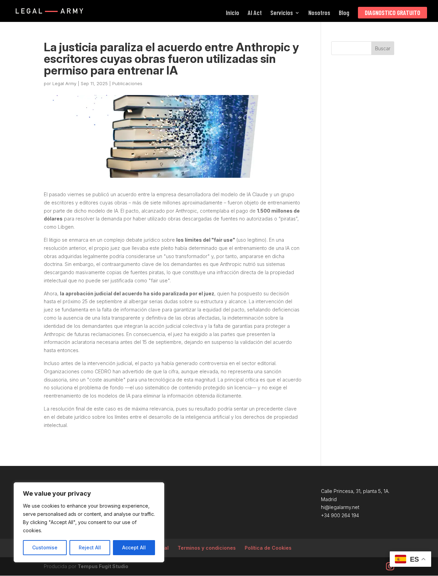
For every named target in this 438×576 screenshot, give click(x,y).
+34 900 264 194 (340, 515)
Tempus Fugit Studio (103, 566)
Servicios (281, 13)
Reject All (90, 547)
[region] (89, 522)
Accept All (134, 547)
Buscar (382, 48)
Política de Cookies (268, 548)
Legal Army (64, 83)
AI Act (255, 13)
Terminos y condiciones (207, 548)
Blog (344, 13)
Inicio (232, 13)
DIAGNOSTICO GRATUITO (392, 12)
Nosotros (319, 13)
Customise (44, 547)
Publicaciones (127, 83)
